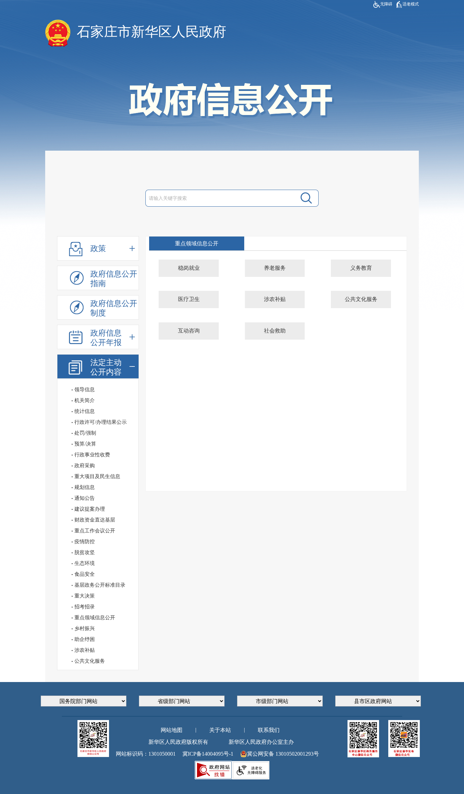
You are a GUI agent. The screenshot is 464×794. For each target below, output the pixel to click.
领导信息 (84, 389)
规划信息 (84, 487)
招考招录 (84, 606)
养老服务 (275, 268)
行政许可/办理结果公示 (100, 422)
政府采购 (84, 465)
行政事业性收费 (92, 454)
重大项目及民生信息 (97, 476)
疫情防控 (84, 541)
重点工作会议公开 (94, 530)
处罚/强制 (85, 433)
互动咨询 (189, 331)
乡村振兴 (84, 628)
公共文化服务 (89, 661)
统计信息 (84, 411)
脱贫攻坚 (84, 552)
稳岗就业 (189, 268)
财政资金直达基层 (94, 520)
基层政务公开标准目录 (99, 585)
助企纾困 (84, 639)
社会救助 (275, 331)
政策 (98, 248)
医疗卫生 (189, 299)
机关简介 (84, 400)
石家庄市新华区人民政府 (151, 31)
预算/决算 (85, 444)
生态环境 (84, 563)
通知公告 (84, 498)
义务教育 (361, 268)
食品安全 (84, 574)
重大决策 (84, 596)
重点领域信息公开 (94, 617)
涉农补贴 (84, 650)
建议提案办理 (89, 509)
